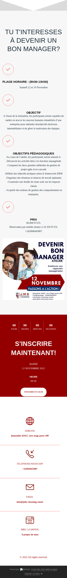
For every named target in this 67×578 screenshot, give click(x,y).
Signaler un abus (32, 573)
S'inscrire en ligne (33, 392)
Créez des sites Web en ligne (44, 569)
